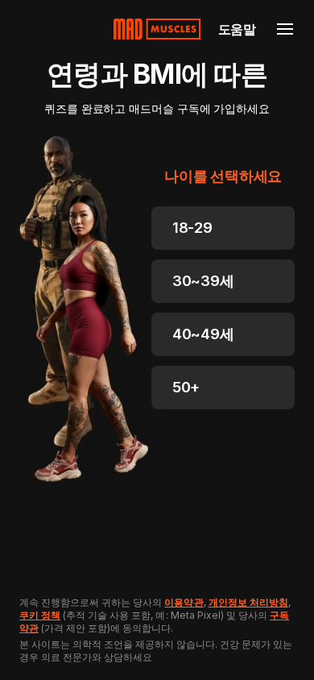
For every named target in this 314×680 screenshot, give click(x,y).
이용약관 (183, 602)
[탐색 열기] (285, 29)
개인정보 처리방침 (248, 602)
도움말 (237, 29)
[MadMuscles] (157, 29)
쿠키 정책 (39, 615)
